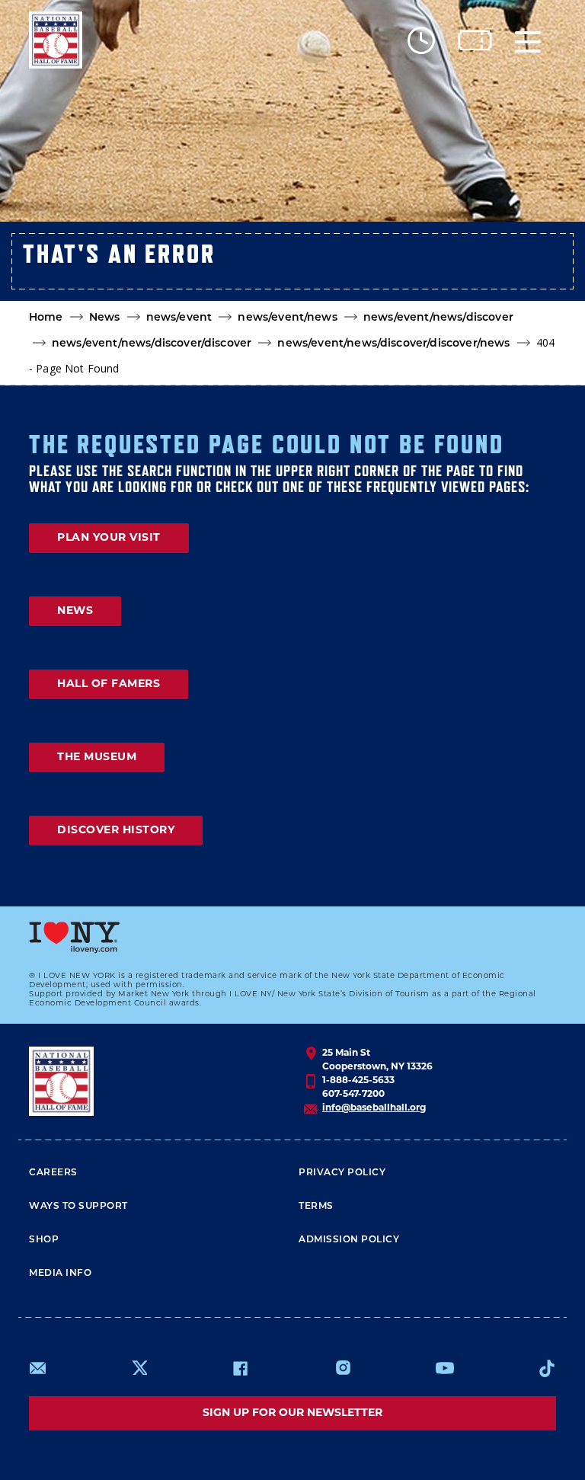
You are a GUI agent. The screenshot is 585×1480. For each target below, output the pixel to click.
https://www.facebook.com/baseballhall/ (240, 1368)
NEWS (75, 611)
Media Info (60, 1273)
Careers (53, 1173)
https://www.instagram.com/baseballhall (343, 1368)
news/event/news (287, 318)
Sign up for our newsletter (292, 1413)
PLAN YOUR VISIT (109, 538)
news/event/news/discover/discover (151, 344)
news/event (179, 318)
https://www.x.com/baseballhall (139, 1367)
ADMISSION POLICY (349, 1240)
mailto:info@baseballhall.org (38, 1368)
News (104, 318)
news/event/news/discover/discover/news (393, 344)
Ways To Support (78, 1206)
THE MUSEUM (96, 757)
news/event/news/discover (438, 318)
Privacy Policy (342, 1173)
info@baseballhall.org (374, 1108)
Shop (44, 1240)
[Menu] (528, 40)
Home (46, 318)
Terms (316, 1206)
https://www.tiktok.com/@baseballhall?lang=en (547, 1368)
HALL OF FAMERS (108, 684)
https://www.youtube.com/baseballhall (445, 1368)
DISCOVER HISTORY (115, 830)
